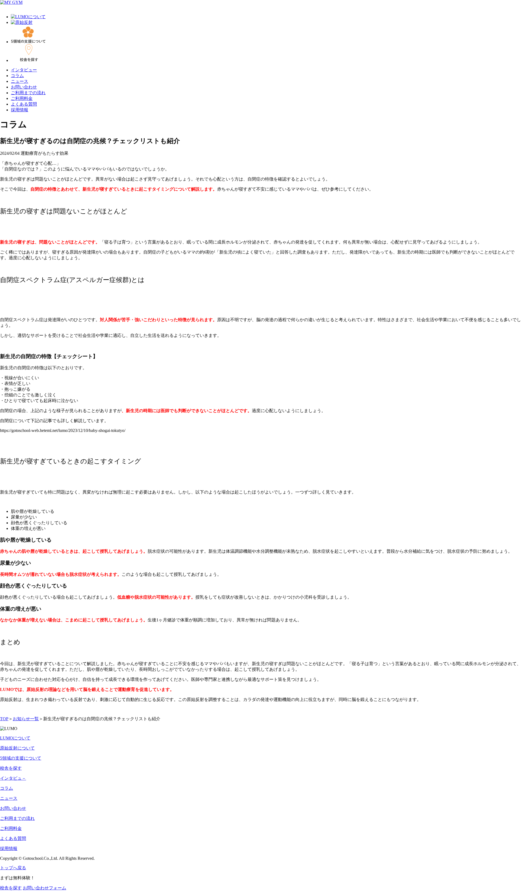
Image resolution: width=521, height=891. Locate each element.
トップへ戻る (13, 867)
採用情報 (19, 110)
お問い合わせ (24, 87)
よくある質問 (24, 104)
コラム (17, 75)
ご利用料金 (22, 98)
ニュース (19, 81)
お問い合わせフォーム (44, 888)
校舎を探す (11, 888)
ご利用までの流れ (28, 92)
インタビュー (24, 70)
